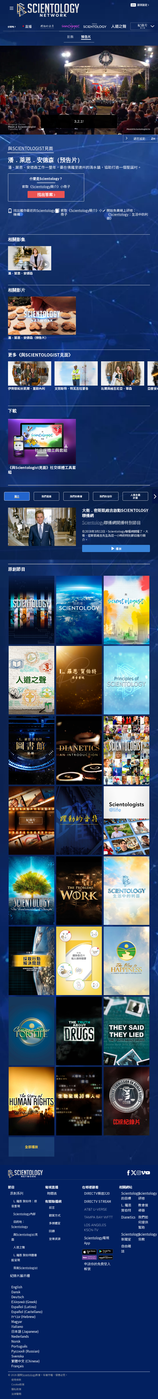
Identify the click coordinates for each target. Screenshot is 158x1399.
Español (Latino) (23, 1306)
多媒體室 (54, 1223)
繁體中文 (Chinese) (25, 1360)
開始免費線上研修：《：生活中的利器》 (127, 214)
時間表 (52, 1193)
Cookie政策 (17, 1384)
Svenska (17, 1356)
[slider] (82, 130)
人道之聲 (19, 1247)
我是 (25, 1268)
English (16, 1286)
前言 (52, 1207)
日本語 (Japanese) (25, 1331)
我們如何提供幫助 (143, 1222)
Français (17, 1365)
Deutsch (17, 1296)
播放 (119, 549)
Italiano (17, 1326)
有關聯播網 (53, 1201)
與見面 (30, 148)
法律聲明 (16, 1394)
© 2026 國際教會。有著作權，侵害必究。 (38, 1375)
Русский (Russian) (25, 1351)
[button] (3, 496)
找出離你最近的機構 (34, 212)
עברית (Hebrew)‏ (23, 1316)
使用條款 (16, 1379)
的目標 (130, 1196)
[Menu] (11, 8)
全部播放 (31, 1146)
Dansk (15, 1291)
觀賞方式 (54, 1215)
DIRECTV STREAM (97, 1201)
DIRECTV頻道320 (97, 1193)
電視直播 (51, 1187)
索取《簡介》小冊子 (81, 212)
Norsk (15, 1341)
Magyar (16, 1321)
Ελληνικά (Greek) (24, 1301)
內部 (24, 1214)
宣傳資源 (54, 1239)
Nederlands (20, 1336)
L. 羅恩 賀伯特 (126, 1207)
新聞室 (130, 1237)
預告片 (86, 36)
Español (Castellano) (27, 1311)
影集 (70, 36)
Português (19, 1346)
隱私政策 (16, 1389)
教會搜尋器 (143, 1207)
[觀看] (126, 680)
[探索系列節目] (31, 610)
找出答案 (45, 194)
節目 (11, 1187)
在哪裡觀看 (90, 1187)
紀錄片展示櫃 (20, 1275)
